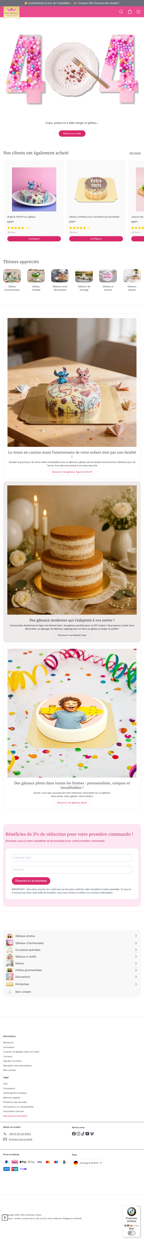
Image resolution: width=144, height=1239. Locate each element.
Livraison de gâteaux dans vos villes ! (21, 1051)
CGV (5, 1083)
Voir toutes (135, 153)
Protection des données (15, 1102)
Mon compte (9, 1070)
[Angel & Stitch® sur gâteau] (34, 198)
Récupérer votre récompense (17, 1065)
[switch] (131, 1233)
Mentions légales (11, 1097)
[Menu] (138, 1207)
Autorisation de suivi (13, 1111)
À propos (7, 1056)
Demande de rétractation (15, 1116)
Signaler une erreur (12, 1061)
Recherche (8, 1042)
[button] (5, 1218)
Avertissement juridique (15, 1093)
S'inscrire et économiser (31, 881)
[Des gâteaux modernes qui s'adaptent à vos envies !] (72, 550)
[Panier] (129, 11)
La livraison (8, 1047)
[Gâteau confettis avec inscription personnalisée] (96, 198)
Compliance (9, 1088)
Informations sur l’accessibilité (18, 1106)
